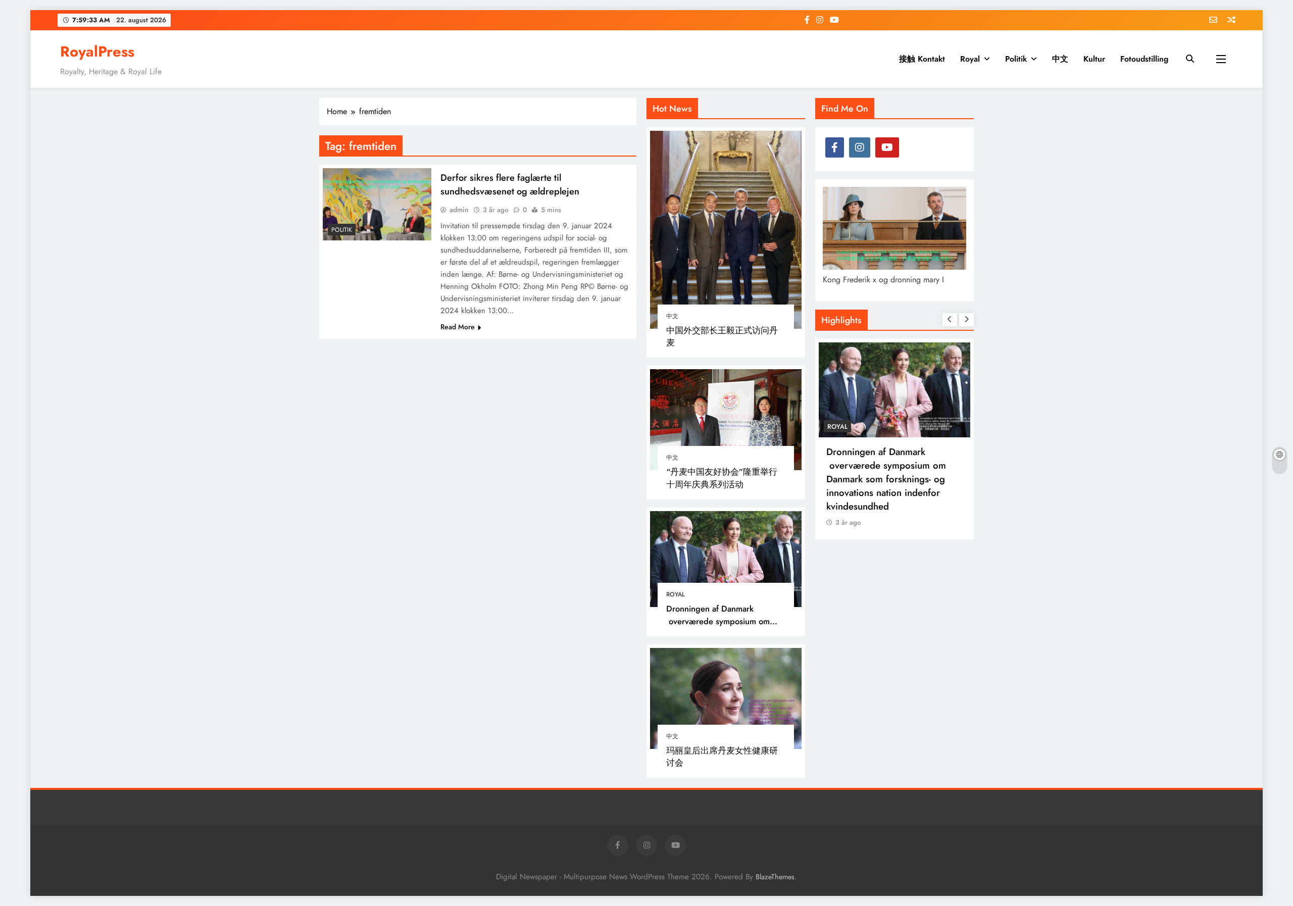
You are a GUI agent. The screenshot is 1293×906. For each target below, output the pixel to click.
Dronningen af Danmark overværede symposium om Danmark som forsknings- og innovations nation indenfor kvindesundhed (886, 479)
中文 (1060, 59)
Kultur (1094, 59)
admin (459, 210)
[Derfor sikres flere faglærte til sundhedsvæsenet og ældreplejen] (377, 204)
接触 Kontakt (922, 59)
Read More (457, 327)
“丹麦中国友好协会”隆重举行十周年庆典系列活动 (721, 478)
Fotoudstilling (1144, 59)
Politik (1016, 59)
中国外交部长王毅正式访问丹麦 (722, 336)
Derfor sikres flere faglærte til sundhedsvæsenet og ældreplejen (509, 184)
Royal (970, 59)
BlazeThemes (775, 877)
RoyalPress (97, 51)
